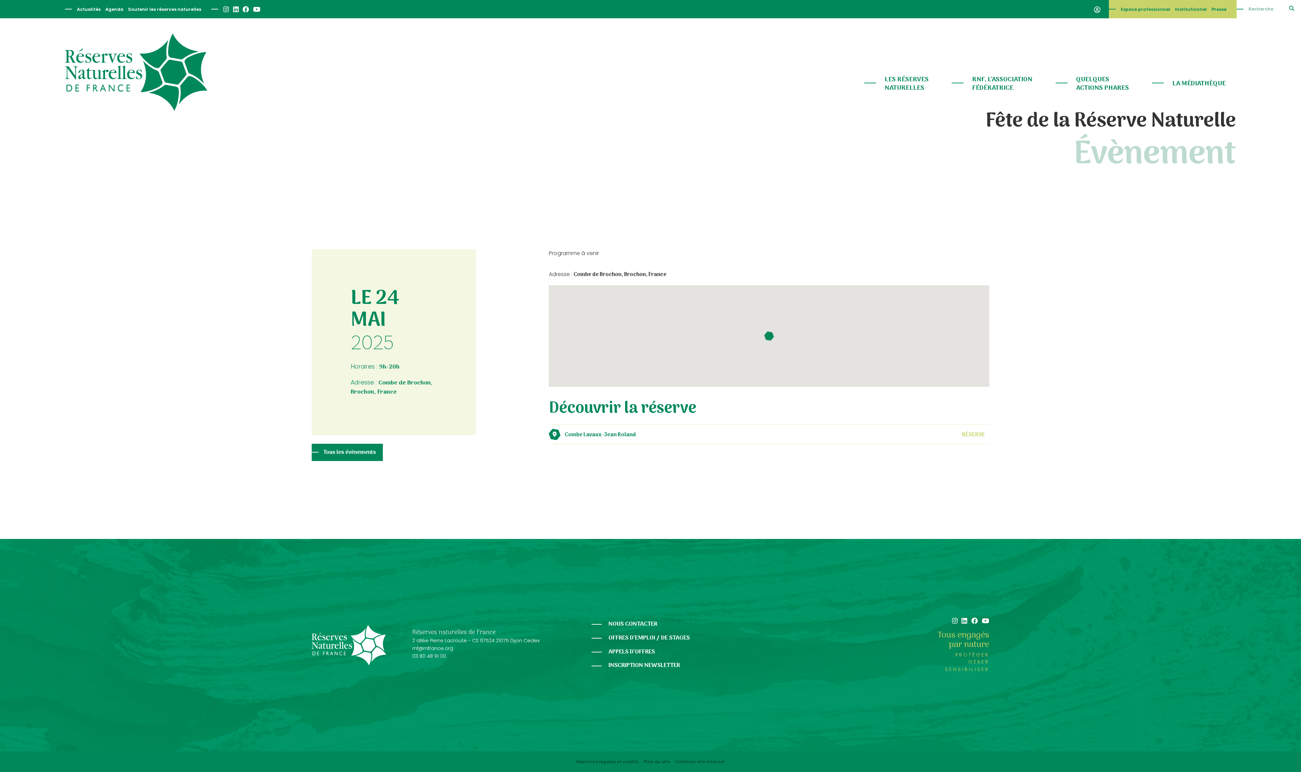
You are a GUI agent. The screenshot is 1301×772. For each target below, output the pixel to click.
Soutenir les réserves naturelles (164, 9)
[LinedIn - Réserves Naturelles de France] (235, 9)
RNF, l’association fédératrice (1002, 83)
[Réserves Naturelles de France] (136, 72)
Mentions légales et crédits (607, 762)
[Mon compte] (1097, 9)
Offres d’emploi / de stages (649, 638)
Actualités (89, 9)
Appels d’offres (631, 652)
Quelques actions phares (1102, 83)
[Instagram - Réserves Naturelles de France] (226, 9)
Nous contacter (632, 624)
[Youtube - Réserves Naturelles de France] (256, 9)
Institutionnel (1191, 9)
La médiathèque (1199, 83)
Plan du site (656, 762)
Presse (1219, 9)
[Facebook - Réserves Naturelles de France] (245, 9)
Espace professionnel (1145, 9)
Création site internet (700, 762)
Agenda (114, 9)
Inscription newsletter (644, 665)
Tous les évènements (350, 452)
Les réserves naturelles (907, 83)
